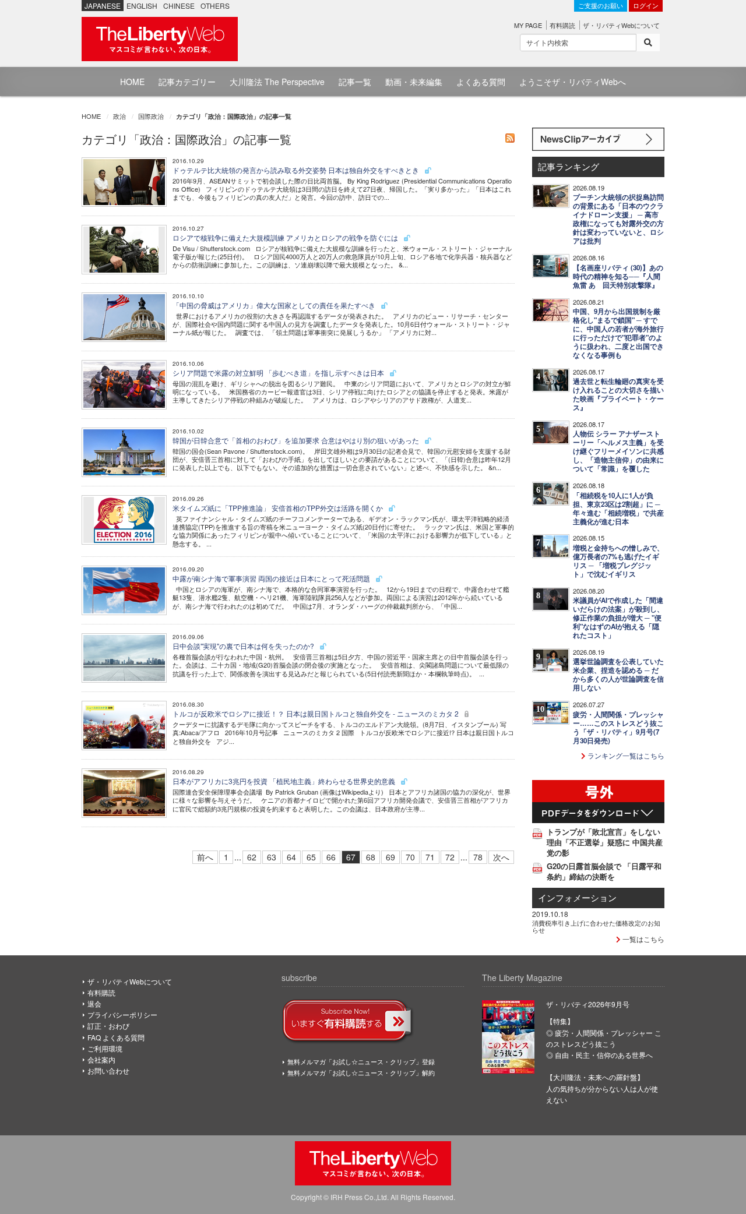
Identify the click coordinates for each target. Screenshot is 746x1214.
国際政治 (151, 116)
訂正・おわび (108, 1026)
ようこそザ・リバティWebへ (572, 81)
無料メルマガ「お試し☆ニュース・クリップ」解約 (361, 1072)
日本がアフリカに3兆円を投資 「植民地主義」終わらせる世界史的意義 (285, 781)
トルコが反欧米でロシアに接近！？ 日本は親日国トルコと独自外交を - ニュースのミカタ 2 (316, 713)
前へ (205, 857)
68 (370, 857)
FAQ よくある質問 (116, 1037)
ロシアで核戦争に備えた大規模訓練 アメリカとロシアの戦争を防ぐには (286, 237)
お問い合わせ (108, 1070)
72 (450, 857)
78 (478, 857)
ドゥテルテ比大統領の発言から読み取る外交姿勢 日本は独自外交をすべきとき (297, 170)
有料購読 (562, 25)
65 (311, 857)
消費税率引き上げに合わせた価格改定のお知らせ (596, 926)
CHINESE (179, 5)
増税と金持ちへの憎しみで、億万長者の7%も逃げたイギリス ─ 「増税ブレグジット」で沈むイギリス (618, 561)
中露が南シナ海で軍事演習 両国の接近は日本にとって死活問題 (272, 578)
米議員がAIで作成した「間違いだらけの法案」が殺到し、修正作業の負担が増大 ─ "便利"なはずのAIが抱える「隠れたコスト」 (618, 617)
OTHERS (215, 5)
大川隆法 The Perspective (277, 81)
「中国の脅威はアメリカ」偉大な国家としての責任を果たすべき (275, 305)
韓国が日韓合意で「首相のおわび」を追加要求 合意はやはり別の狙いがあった (297, 440)
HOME (132, 81)
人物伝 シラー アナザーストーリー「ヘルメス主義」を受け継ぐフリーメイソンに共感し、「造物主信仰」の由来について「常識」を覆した (618, 451)
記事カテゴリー (187, 81)
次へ (501, 857)
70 (410, 857)
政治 (119, 116)
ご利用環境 (104, 1048)
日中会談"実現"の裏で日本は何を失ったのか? (244, 646)
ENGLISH (141, 5)
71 (430, 857)
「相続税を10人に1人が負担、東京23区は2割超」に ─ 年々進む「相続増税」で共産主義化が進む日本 (618, 508)
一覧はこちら (642, 939)
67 (351, 857)
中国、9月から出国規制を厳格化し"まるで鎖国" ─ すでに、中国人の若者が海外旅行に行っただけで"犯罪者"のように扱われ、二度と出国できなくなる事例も (618, 333)
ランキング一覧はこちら (625, 755)
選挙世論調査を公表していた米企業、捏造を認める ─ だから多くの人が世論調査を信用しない (618, 675)
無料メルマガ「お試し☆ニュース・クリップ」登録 (361, 1061)
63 (271, 857)
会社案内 (101, 1059)
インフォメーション (577, 897)
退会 (94, 1003)
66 (331, 857)
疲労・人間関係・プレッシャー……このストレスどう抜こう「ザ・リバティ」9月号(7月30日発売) (618, 728)
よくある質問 (480, 81)
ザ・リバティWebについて (621, 25)
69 (390, 857)
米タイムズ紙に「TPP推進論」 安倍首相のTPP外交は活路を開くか (279, 508)
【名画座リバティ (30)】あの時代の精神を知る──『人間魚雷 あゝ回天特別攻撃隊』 (618, 276)
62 (251, 857)
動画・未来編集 (413, 81)
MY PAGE (528, 25)
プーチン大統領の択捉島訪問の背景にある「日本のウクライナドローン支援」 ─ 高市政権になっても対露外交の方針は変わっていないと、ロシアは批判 (618, 219)
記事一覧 (355, 81)
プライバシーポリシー (122, 1014)
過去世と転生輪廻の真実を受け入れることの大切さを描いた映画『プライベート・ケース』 (618, 394)
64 (291, 857)
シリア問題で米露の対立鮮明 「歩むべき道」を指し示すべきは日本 (279, 372)
